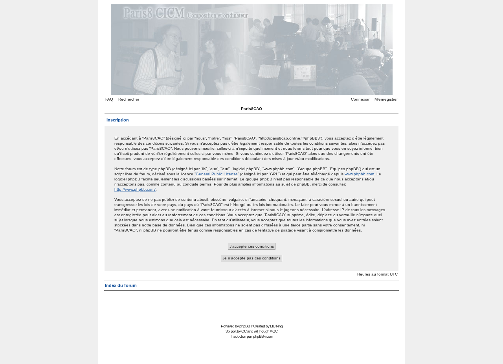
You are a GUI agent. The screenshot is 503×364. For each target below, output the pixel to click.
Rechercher (128, 99)
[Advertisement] (251, 304)
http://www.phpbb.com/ (135, 189)
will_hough (261, 331)
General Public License (217, 174)
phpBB (244, 326)
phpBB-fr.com (263, 336)
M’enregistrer (386, 99)
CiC (243, 331)
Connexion (361, 99)
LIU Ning (276, 326)
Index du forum (121, 285)
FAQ (109, 99)
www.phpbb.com (359, 174)
